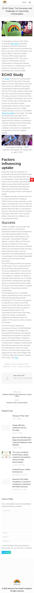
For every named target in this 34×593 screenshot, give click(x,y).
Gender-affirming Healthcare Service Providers (19, 427)
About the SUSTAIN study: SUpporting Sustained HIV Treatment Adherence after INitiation (22, 441)
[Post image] (6, 418)
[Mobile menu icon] (30, 2)
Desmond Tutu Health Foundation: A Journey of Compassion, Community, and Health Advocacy (21, 483)
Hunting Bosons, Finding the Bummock (21, 470)
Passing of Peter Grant (20, 416)
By (23, 364)
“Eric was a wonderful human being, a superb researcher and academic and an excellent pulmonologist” (21, 457)
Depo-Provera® (8, 113)
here (16, 358)
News (4, 22)
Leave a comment (24, 367)
